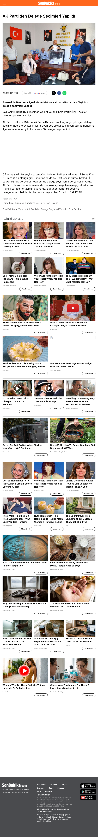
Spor (51, 788)
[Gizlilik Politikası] (57, 815)
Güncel (54, 784)
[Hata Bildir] (47, 821)
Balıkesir (8, 111)
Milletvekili (30, 122)
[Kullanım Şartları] (43, 815)
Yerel (39, 791)
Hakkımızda (6, 793)
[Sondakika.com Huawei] (88, 797)
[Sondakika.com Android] (88, 791)
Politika (48, 791)
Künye (26, 793)
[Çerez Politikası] (58, 817)
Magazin (60, 788)
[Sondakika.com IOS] (88, 785)
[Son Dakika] (49, 3)
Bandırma (22, 111)
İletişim (20, 793)
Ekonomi (41, 788)
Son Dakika (41, 784)
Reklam (14, 793)
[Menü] (4, 3)
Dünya (63, 784)
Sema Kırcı (44, 122)
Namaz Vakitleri (43, 795)
